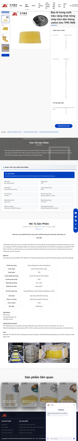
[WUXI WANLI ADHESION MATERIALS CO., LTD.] (9, 5)
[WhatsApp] (75, 216)
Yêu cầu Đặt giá (54, 5)
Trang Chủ (4, 424)
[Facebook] (75, 224)
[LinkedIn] (75, 228)
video (33, 5)
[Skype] (75, 220)
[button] (5, 55)
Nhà (20, 5)
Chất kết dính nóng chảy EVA (27, 430)
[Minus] (74, 405)
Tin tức (59, 5)
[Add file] (48, 438)
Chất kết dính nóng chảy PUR (27, 424)
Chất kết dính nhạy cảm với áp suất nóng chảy (31, 427)
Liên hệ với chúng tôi (48, 5)
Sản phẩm (27, 5)
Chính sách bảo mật (7, 432)
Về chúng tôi (40, 5)
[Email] (75, 212)
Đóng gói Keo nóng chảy (25, 432)
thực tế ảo (65, 5)
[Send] (74, 438)
